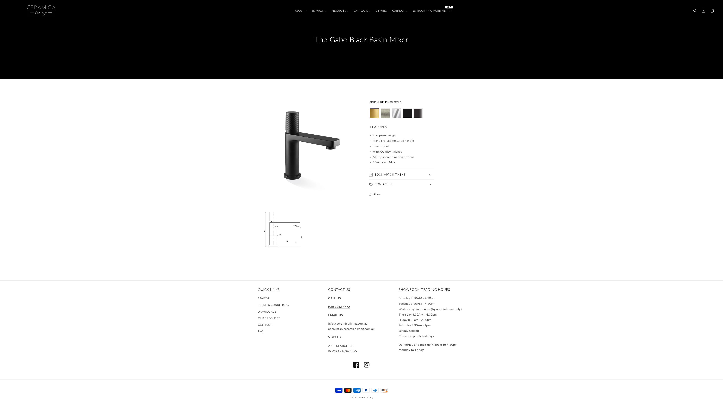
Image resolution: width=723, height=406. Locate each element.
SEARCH (263, 298)
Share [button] (377, 194)
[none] (374, 113)
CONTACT (265, 324)
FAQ (261, 331)
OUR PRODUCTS (269, 318)
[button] (695, 11)
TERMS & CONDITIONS (273, 304)
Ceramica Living (366, 397)
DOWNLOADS (267, 311)
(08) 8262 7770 (339, 306)
